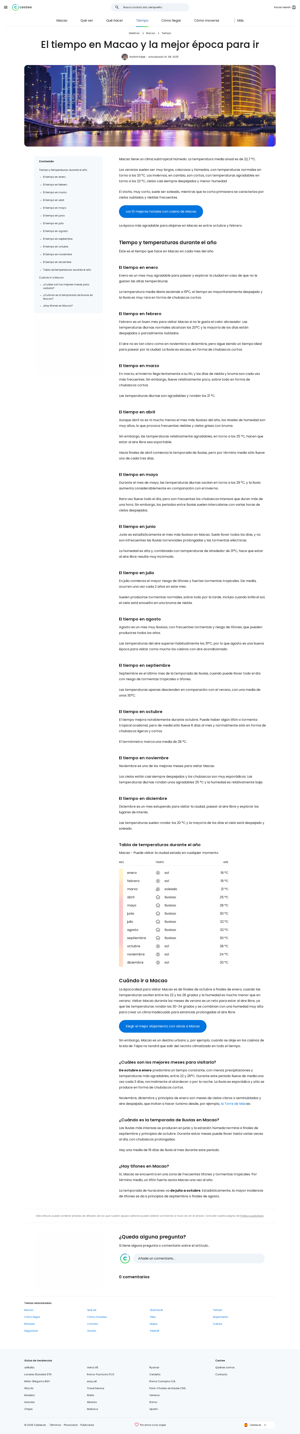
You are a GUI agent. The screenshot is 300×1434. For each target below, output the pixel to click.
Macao (61, 20)
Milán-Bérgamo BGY (37, 1381)
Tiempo (142, 20)
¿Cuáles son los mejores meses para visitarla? (66, 286)
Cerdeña (154, 1374)
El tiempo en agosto (55, 231)
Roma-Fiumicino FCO (100, 1374)
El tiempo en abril (53, 200)
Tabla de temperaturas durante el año (67, 270)
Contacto (221, 1374)
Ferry (153, 1317)
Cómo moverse (206, 20)
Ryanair (154, 1367)
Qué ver (86, 20)
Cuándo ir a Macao (51, 277)
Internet (154, 1330)
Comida (92, 1324)
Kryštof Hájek (137, 57)
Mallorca (92, 1409)
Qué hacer (114, 20)
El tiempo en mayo (54, 208)
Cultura (217, 1324)
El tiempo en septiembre (57, 239)
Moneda (29, 1324)
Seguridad (31, 1330)
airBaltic (29, 1367)
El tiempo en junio (54, 215)
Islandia (29, 1402)
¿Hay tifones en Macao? (58, 305)
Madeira (29, 1395)
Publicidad (87, 1425)
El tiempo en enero (54, 177)
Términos (55, 1425)
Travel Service (95, 1388)
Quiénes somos (225, 1367)
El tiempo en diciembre (57, 262)
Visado (91, 1330)
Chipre (28, 1409)
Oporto (153, 1409)
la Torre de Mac (233, 1103)
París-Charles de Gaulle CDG (167, 1388)
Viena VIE (92, 1367)
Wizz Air (28, 1388)
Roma (153, 1402)
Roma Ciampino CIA (162, 1381)
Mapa (153, 1324)
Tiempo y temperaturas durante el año (63, 170)
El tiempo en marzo (55, 192)
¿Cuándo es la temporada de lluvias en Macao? (68, 296)
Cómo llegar (171, 20)
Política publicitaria (251, 1216)
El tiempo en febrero (55, 184)
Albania (92, 1402)
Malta (90, 1395)
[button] (5, 7)
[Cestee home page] (22, 7)
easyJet (92, 1381)
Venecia (154, 1395)
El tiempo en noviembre (57, 254)
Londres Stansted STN (37, 1374)
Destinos (134, 33)
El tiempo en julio (53, 223)
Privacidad (71, 1425)
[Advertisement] (68, 346)
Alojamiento (220, 1317)
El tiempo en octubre (55, 246)
